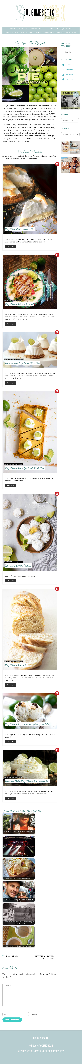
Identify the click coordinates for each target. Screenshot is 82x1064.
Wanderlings (12, 32)
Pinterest (69, 79)
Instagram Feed (64, 29)
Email (35, 1014)
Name (7, 1014)
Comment (8, 985)
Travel (51, 29)
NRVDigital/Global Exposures (48, 1051)
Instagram (69, 74)
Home (12, 29)
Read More (10, 246)
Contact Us (26, 32)
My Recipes (36, 29)
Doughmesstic (39, 1045)
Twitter (68, 65)
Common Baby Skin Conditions (44, 957)
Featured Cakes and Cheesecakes (60, 32)
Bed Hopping (12, 956)
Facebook (69, 70)
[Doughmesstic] (41, 20)
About (21, 29)
